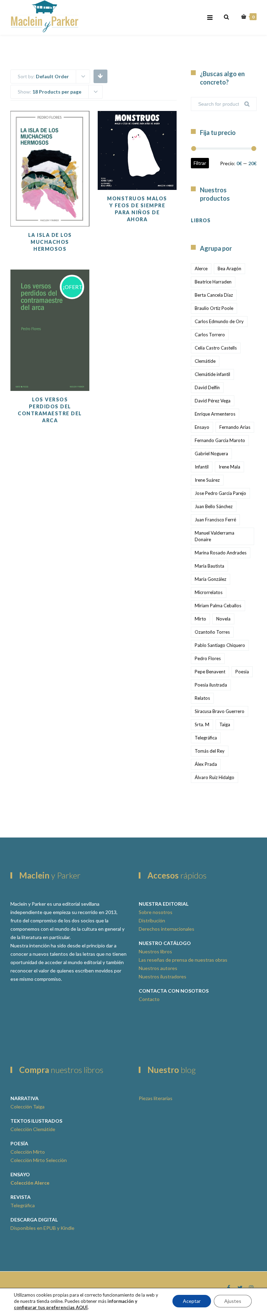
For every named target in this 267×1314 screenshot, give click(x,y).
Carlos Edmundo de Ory (219, 321)
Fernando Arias (234, 427)
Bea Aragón (229, 268)
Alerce (201, 268)
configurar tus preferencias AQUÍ (51, 1307)
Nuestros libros (155, 951)
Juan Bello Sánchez (214, 506)
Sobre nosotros (155, 912)
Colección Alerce (29, 1183)
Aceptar (192, 1301)
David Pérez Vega (212, 400)
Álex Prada (206, 764)
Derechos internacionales (166, 929)
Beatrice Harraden (213, 282)
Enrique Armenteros (215, 414)
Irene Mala (229, 467)
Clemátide (205, 361)
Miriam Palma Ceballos (218, 605)
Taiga (224, 724)
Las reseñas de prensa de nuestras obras (183, 960)
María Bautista (209, 566)
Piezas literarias (155, 1098)
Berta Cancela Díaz (214, 295)
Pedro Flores (208, 658)
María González (210, 579)
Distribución (152, 920)
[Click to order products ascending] (100, 76)
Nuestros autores (158, 968)
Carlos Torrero (210, 334)
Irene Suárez (207, 480)
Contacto (149, 999)
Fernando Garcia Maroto (220, 440)
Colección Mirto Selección (38, 1160)
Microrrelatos (208, 592)
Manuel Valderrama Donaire (214, 536)
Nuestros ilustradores (162, 976)
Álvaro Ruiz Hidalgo (214, 777)
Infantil (202, 467)
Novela (223, 619)
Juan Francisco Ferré (215, 519)
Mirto (200, 619)
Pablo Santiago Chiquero (220, 645)
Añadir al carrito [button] (63, 188)
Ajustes (232, 1301)
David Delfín (207, 387)
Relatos (202, 698)
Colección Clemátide (32, 1129)
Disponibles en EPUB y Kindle (42, 1228)
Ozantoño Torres (212, 632)
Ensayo (202, 427)
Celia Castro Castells (216, 348)
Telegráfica (206, 737)
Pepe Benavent (210, 671)
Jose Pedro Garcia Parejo (220, 493)
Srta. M (202, 724)
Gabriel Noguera (211, 453)
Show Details (63, 209)
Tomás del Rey (210, 751)
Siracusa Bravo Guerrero (219, 711)
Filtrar (200, 163)
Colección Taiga (27, 1106)
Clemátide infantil (212, 374)
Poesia (242, 671)
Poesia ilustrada (211, 685)
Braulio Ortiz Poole (214, 308)
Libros (201, 220)
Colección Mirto (27, 1152)
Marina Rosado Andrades (220, 552)
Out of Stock (150, 151)
